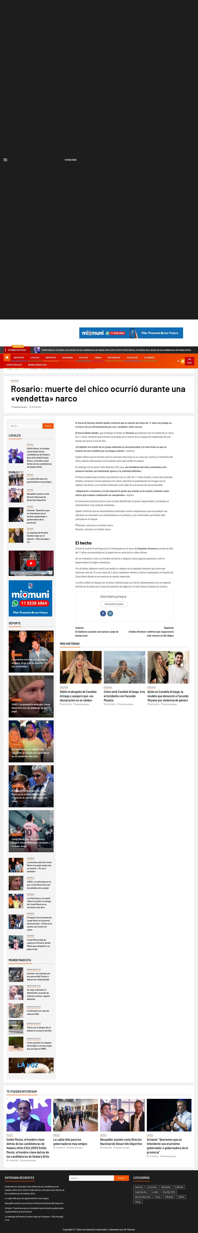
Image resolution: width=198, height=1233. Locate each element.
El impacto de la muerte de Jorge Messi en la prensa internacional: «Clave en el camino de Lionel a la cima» (39, 923)
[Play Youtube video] (31, 563)
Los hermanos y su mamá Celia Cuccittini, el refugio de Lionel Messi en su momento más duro (30, 753)
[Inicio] (7, 358)
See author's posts (114, 604)
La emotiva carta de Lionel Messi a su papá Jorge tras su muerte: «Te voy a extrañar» (30, 663)
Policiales (132, 357)
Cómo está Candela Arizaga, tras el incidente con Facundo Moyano (124, 696)
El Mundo (149, 357)
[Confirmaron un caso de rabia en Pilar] (16, 1010)
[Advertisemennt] (131, 332)
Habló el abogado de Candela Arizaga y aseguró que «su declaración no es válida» (78, 696)
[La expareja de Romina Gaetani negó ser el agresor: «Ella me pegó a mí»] (16, 535)
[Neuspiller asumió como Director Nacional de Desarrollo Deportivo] (16, 495)
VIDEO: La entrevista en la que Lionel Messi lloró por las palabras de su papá (31, 708)
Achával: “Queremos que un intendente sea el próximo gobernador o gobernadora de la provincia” (38, 516)
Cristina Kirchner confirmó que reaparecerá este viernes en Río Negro (151, 631)
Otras (157, 1197)
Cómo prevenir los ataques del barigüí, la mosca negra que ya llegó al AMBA (39, 1045)
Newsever (114, 1229)
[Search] (178, 361)
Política (83, 357)
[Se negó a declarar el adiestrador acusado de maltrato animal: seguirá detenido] (16, 992)
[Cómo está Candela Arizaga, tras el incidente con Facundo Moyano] (125, 667)
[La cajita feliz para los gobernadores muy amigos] (16, 478)
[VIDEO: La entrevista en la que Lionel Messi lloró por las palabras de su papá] (16, 883)
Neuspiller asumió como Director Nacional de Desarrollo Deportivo (38, 496)
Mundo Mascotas (37, 365)
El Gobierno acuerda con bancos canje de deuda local (96, 631)
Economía (67, 357)
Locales (34, 357)
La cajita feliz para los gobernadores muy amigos (39, 480)
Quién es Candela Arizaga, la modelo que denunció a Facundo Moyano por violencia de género (168, 696)
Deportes (19, 357)
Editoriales (114, 357)
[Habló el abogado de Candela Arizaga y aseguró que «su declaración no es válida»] (81, 667)
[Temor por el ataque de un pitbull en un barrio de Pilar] (16, 1027)
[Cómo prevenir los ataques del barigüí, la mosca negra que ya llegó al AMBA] (16, 1044)
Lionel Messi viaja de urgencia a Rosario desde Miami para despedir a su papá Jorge (31, 842)
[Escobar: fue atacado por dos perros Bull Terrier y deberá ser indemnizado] (16, 974)
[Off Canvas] (5, 160)
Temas (98, 357)
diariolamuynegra (20, 407)
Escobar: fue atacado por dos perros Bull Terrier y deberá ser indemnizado (38, 976)
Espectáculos (14, 365)
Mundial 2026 (169, 1192)
